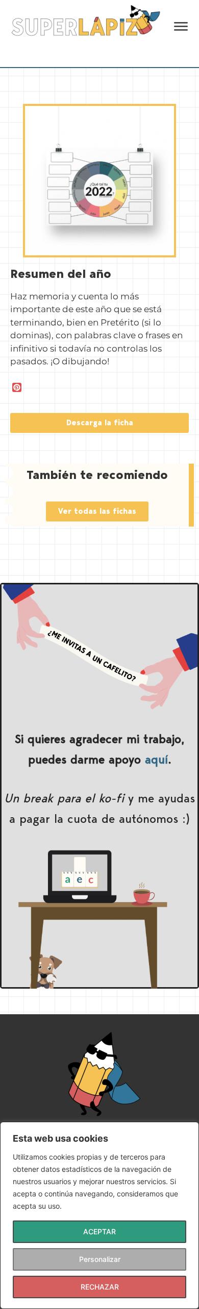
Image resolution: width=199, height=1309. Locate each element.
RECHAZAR (100, 1286)
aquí (156, 759)
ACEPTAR (99, 1231)
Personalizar (99, 1259)
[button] (99, 423)
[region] (99, 1215)
